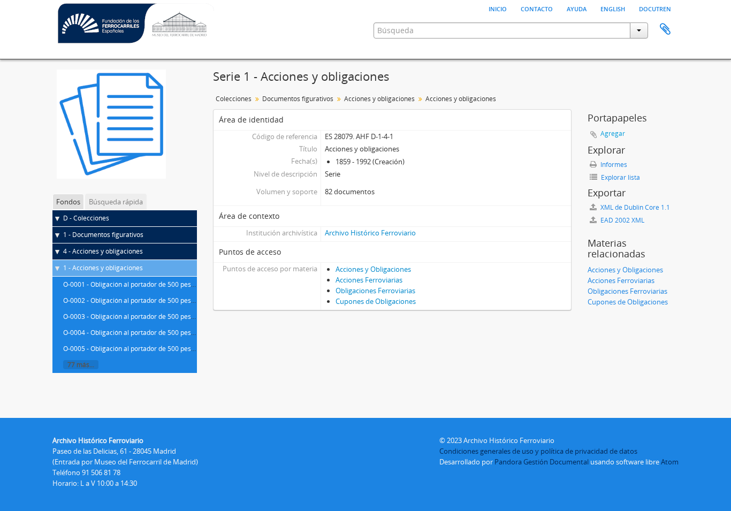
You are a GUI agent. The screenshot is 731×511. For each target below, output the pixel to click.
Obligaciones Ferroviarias (375, 290)
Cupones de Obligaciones (376, 301)
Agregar (612, 133)
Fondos (68, 202)
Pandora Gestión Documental (541, 462)
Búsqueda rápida (116, 202)
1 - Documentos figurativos (103, 234)
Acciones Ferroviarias (369, 280)
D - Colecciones (86, 218)
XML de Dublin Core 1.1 (634, 207)
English (612, 8)
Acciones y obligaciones (379, 98)
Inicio (498, 8)
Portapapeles (665, 29)
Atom (670, 462)
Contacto (537, 8)
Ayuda (577, 8)
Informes (613, 164)
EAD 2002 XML (621, 220)
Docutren (655, 8)
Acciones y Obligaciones (373, 269)
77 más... (80, 364)
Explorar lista (619, 177)
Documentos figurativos (297, 98)
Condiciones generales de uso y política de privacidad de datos (538, 451)
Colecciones (234, 98)
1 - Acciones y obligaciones (103, 267)
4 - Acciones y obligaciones (103, 251)
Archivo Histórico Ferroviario (370, 233)
